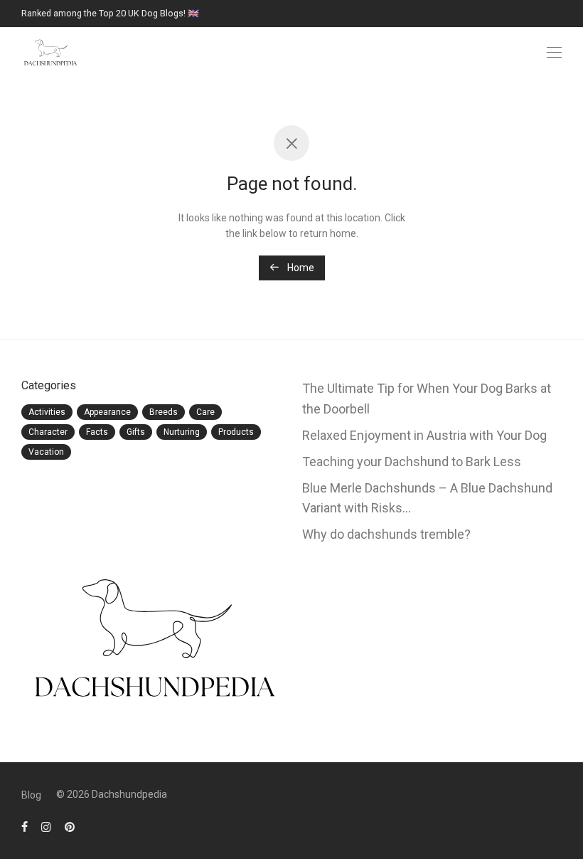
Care (205, 412)
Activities (46, 412)
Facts (97, 432)
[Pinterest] (70, 826)
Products (236, 432)
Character (48, 432)
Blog (31, 795)
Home (299, 267)
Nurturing (182, 432)
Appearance (107, 412)
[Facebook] (24, 826)
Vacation (46, 452)
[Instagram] (46, 826)
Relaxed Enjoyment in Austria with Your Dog (424, 435)
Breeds (163, 412)
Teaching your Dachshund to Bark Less (411, 461)
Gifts (136, 432)
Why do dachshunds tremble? (386, 534)
